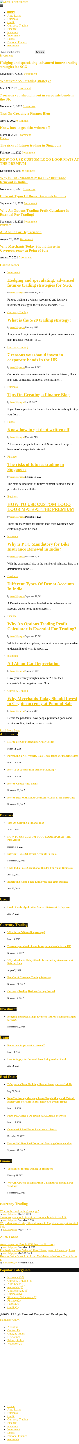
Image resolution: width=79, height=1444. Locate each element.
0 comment (30, 73)
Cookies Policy (16, 1333)
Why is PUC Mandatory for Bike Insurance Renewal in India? (38, 546)
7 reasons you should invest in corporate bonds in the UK (35, 357)
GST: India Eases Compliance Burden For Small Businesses (40, 868)
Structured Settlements (22, 1297)
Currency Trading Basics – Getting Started (31, 991)
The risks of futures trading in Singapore (30, 145)
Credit (11, 22)
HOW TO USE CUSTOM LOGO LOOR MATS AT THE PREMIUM (40, 507)
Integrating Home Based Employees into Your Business (37, 881)
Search (40, 52)
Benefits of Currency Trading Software (29, 977)
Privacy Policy (15, 1340)
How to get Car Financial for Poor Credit (30, 741)
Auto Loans (14, 15)
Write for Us (14, 1343)
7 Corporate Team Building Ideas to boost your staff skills (39, 1084)
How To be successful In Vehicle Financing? (31, 769)
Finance (12, 28)
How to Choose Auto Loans (22, 783)
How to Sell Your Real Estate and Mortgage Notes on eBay (39, 1143)
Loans (11, 38)
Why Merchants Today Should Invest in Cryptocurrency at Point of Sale (30, 248)
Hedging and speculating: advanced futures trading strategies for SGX (40, 283)
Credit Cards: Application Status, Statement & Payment (39, 907)
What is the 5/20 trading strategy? (25, 81)
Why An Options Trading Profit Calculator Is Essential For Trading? (34, 212)
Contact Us (13, 1330)
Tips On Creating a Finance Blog (25, 113)
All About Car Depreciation (21, 232)
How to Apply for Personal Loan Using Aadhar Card (36, 1059)
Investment (13, 35)
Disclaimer (13, 1337)
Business (12, 18)
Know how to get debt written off (25, 128)
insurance (12, 32)
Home (11, 12)
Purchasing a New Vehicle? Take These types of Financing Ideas (42, 755)
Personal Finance (17, 42)
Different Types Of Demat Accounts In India (33, 196)
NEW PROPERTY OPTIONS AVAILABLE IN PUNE (36, 1115)
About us (12, 1327)
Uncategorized (17, 1290)
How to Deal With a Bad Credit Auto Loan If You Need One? (41, 797)
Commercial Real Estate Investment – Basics (32, 1129)
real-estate (13, 45)
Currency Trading (17, 25)
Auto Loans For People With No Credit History (27, 1244)
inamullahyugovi (17, 292)
